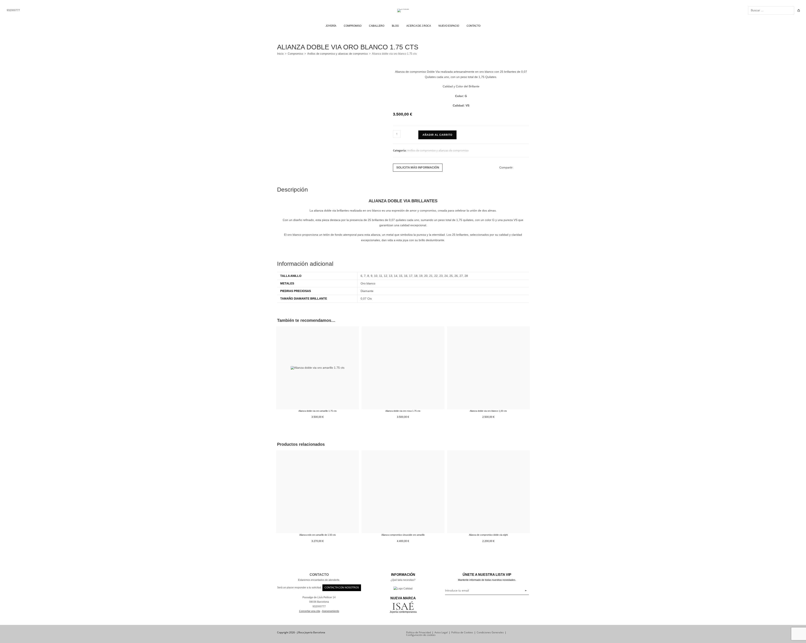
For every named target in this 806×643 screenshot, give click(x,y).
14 (395, 275)
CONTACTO (319, 574)
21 (431, 275)
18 (415, 275)
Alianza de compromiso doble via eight (488, 535)
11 (380, 275)
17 (410, 275)
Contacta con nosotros (341, 587)
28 (466, 275)
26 (456, 275)
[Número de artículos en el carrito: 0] (799, 10)
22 (436, 275)
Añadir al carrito (437, 134)
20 (426, 275)
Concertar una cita (309, 611)
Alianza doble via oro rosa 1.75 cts (402, 411)
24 (446, 275)
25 (451, 275)
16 (405, 275)
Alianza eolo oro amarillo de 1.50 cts (317, 535)
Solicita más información (417, 167)
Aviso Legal (441, 632)
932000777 (13, 10)
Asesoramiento (330, 611)
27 (461, 275)
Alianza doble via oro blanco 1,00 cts (488, 411)
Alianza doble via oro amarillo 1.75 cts (317, 411)
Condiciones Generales (490, 632)
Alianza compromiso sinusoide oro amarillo (403, 535)
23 (441, 275)
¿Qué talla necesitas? (403, 580)
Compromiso (295, 53)
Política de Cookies (462, 632)
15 (400, 275)
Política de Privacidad (418, 632)
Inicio (280, 53)
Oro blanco (368, 283)
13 (390, 275)
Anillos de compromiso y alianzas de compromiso (337, 53)
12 (385, 275)
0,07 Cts (366, 298)
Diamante (367, 291)
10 (375, 275)
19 (421, 275)
